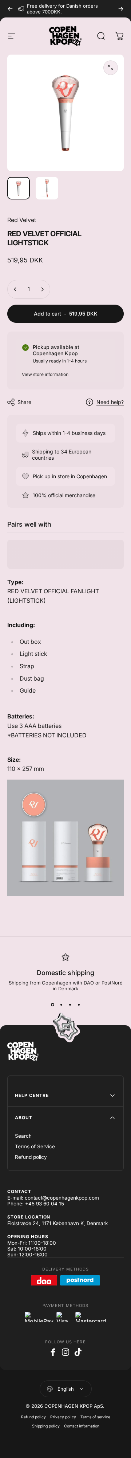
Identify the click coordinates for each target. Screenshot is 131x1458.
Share (24, 402)
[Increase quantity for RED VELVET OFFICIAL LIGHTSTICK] (42, 289)
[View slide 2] (61, 1004)
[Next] (121, 8)
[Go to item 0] (18, 188)
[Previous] (10, 8)
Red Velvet (21, 219)
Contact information (81, 1426)
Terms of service (95, 1417)
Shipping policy (46, 1426)
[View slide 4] (78, 1004)
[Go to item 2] (47, 188)
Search (23, 1136)
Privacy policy (63, 1417)
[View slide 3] (70, 1004)
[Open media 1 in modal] (110, 67)
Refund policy (31, 1157)
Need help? (110, 402)
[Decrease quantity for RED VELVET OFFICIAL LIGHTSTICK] (15, 289)
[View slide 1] (52, 1004)
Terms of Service (35, 1146)
